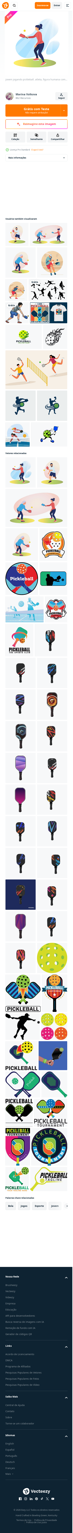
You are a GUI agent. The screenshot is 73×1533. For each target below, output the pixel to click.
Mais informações (17, 157)
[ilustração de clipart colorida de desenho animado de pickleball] (17, 369)
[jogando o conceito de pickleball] (48, 314)
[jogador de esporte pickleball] (20, 319)
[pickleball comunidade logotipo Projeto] (16, 872)
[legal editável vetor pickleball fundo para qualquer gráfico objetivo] (24, 845)
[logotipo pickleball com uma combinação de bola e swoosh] (23, 415)
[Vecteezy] (5, 5)
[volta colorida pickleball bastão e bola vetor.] (21, 780)
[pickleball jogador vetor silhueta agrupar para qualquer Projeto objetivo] (24, 346)
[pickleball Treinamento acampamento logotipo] (19, 746)
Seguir (61, 98)
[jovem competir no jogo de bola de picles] (49, 538)
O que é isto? (37, 149)
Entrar (57, 5)
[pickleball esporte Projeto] (21, 909)
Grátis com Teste (36, 110)
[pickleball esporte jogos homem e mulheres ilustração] (35, 474)
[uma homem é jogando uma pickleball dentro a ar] (19, 814)
